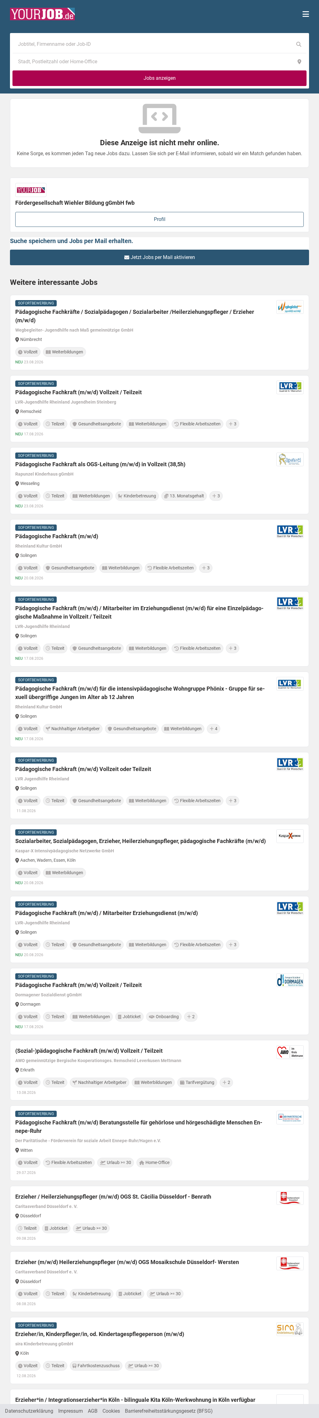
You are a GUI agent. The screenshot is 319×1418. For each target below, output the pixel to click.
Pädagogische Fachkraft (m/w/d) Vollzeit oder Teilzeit (83, 769)
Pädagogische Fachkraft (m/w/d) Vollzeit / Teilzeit (78, 392)
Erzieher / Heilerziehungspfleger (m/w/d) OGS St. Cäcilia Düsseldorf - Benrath (113, 1196)
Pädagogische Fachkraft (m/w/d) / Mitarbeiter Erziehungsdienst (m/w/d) (106, 913)
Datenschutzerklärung (29, 1411)
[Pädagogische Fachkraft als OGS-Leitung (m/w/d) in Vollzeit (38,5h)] (159, 481)
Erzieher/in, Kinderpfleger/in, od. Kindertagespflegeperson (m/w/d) (99, 1334)
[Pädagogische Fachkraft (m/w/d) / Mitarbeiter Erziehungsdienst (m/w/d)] (159, 929)
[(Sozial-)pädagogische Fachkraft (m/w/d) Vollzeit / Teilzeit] (159, 1070)
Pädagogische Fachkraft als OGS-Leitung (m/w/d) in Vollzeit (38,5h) (100, 464)
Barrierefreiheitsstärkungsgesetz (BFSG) (169, 1411)
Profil (159, 219)
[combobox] (153, 44)
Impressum (70, 1411)
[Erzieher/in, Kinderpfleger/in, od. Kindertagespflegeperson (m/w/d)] (159, 1350)
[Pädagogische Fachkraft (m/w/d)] (159, 553)
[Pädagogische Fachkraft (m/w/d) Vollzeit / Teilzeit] (159, 409)
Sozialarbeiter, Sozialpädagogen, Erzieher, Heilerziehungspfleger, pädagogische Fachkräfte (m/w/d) (140, 841)
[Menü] (305, 14)
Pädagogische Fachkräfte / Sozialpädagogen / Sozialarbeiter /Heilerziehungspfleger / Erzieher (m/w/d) (134, 316)
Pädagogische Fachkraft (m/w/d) (56, 536)
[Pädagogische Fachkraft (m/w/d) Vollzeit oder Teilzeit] (159, 785)
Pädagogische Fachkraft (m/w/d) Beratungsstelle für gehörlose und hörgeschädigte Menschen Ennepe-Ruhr (138, 1126)
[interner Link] (42, 14)
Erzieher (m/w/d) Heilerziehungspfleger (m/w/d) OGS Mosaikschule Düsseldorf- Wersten (127, 1262)
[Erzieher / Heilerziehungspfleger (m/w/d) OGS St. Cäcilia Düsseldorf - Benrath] (159, 1216)
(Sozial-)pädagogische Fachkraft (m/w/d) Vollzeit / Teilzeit (89, 1050)
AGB (93, 1411)
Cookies (111, 1411)
